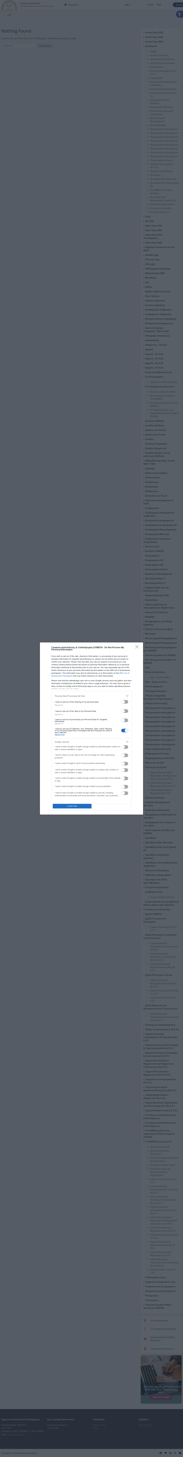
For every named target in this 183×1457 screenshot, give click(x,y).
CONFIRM (72, 806)
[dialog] (91, 728)
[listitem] (91, 695)
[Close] (137, 647)
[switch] (124, 702)
